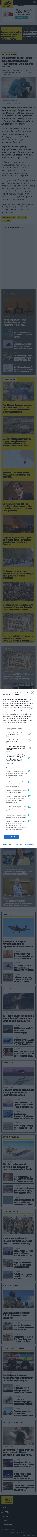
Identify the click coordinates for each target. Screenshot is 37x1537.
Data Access (18, 844)
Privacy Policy (29, 844)
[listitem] (18, 728)
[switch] (29, 734)
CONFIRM (11, 837)
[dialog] (18, 768)
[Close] (33, 693)
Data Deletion (7, 844)
